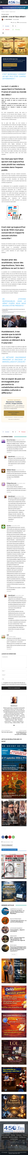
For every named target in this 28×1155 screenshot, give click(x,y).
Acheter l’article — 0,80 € (10, 64)
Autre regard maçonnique (9, 820)
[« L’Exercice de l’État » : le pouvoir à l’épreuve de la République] (14, 757)
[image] (14, 866)
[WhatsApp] (13, 837)
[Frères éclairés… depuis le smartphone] (14, 812)
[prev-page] (2, 829)
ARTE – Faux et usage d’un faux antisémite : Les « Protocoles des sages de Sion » (17, 939)
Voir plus (13, 954)
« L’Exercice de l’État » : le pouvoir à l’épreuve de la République (13, 768)
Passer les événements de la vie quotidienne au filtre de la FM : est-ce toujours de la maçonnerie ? (18, 949)
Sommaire (19, 1135)
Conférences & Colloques (9, 765)
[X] (6, 837)
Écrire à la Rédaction (7, 845)
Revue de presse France (8, 793)
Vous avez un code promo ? (8, 69)
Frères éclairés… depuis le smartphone (10, 823)
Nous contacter (6, 1135)
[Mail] (14, 725)
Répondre (9, 452)
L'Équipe (13, 1135)
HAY (8, 635)
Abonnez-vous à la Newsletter (9, 849)
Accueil (2, 11)
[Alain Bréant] (2, 19)
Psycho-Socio (12, 11)
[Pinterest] (9, 837)
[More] (3, 33)
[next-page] (5, 829)
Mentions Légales (13, 1137)
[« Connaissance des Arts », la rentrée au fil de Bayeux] (14, 785)
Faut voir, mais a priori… (7, 732)
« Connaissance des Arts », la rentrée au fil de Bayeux (18, 921)
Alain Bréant (9, 19)
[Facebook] (2, 837)
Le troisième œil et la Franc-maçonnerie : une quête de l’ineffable (21, 733)
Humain (7, 11)
